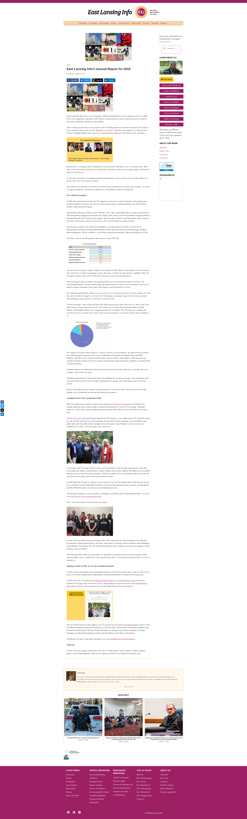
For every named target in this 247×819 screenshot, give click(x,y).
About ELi (163, 147)
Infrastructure (94, 802)
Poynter (80, 583)
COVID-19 (93, 778)
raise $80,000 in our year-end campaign (121, 639)
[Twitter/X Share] (2, 410)
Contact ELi (163, 154)
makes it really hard (81, 298)
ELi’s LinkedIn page (144, 788)
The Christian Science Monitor (103, 580)
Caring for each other (120, 791)
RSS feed (140, 774)
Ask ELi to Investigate (121, 777)
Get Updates (163, 158)
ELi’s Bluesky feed (143, 785)
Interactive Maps (119, 781)
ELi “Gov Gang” (76, 418)
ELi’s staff (164, 778)
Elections (146, 23)
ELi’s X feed (141, 781)
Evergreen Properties (97, 799)
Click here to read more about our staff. (108, 682)
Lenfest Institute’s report (126, 580)
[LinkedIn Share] (2, 414)
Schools (113, 23)
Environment (70, 788)
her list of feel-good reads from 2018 (88, 496)
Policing (69, 792)
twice (100, 583)
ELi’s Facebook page (144, 778)
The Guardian (108, 583)
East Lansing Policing (97, 774)
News (69, 65)
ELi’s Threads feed (143, 792)
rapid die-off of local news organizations (117, 404)
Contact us (140, 799)
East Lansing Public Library (99, 792)
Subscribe (155, 23)
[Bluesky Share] (2, 406)
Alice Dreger (70, 74)
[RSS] (73, 812)
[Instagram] (79, 812)
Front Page (83, 23)
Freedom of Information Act (123, 784)
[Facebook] (68, 812)
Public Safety (136, 23)
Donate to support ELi (168, 792)
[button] (2, 418)
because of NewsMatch (94, 218)
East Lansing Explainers (121, 788)
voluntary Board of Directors (112, 133)
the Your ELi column (131, 169)
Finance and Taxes (72, 795)
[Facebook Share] (2, 402)
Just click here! (164, 41)
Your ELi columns (166, 785)
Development (104, 23)
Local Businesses (119, 795)
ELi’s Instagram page (144, 795)
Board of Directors (166, 788)
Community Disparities (98, 795)
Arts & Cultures (124, 23)
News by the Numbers (97, 788)
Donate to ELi (164, 151)
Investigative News (96, 781)
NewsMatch (128, 625)
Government (93, 23)
